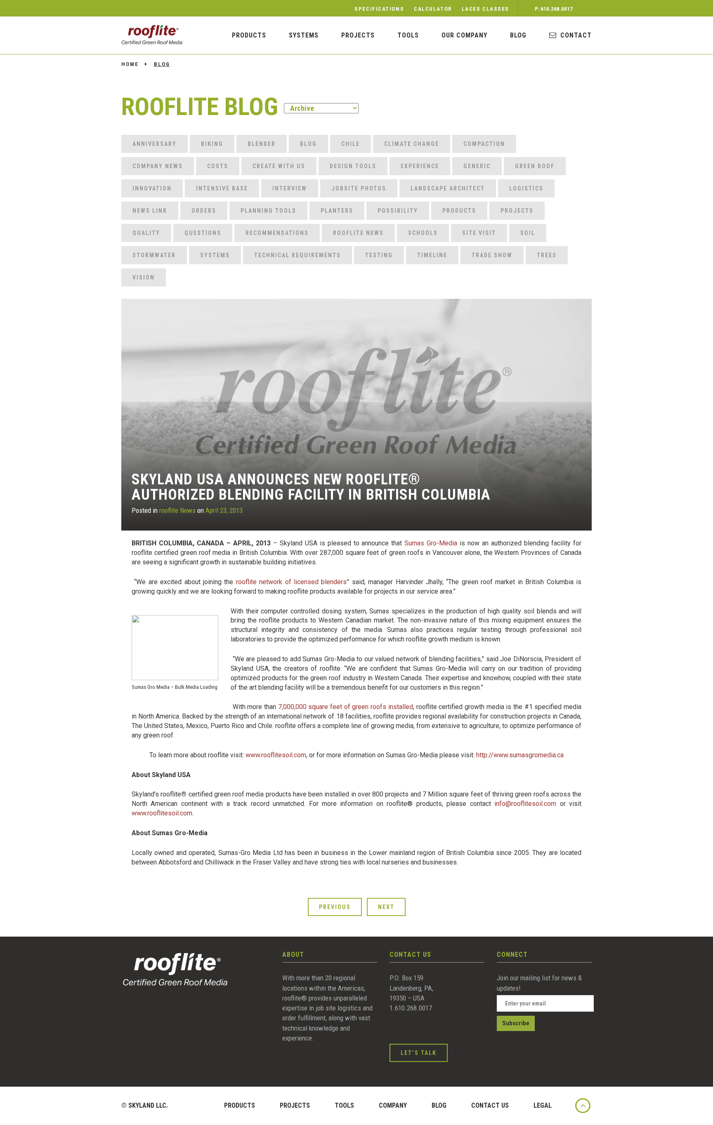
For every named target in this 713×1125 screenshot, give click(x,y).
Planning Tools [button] (268, 210)
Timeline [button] (432, 255)
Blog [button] (308, 144)
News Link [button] (149, 210)
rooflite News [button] (358, 233)
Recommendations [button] (277, 233)
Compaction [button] (484, 144)
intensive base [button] (222, 188)
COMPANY (393, 1105)
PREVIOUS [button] (335, 907)
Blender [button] (262, 144)
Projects (358, 35)
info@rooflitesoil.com (525, 804)
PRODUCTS (249, 35)
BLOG (518, 35)
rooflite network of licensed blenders (291, 582)
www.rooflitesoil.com (276, 755)
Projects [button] (517, 210)
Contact (576, 35)
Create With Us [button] (279, 166)
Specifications (379, 9)
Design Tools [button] (353, 166)
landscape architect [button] (448, 188)
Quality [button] (146, 233)
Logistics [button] (526, 188)
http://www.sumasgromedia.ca (520, 755)
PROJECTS (295, 1105)
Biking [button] (212, 144)
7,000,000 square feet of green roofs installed (345, 707)
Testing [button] (379, 255)
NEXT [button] (386, 907)
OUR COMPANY (464, 35)
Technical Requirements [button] (297, 255)
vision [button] (143, 277)
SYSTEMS (304, 35)
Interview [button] (289, 188)
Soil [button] (527, 233)
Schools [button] (423, 233)
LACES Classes (485, 9)
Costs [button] (217, 166)
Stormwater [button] (154, 255)
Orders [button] (203, 210)
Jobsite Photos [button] (358, 188)
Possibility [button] (398, 210)
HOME (130, 64)
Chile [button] (350, 144)
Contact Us (490, 1105)
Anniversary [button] (154, 144)
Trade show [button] (492, 255)
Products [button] (459, 210)
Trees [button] (547, 255)
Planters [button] (337, 210)
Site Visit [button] (479, 233)
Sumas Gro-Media (430, 543)
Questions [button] (202, 233)
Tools (408, 35)
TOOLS (344, 1105)
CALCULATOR (433, 9)
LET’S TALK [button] (419, 1053)
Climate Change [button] (411, 144)
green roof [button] (535, 166)
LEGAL (543, 1105)
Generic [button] (477, 166)
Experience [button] (420, 166)
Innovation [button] (152, 188)
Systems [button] (215, 255)
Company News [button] (157, 166)
